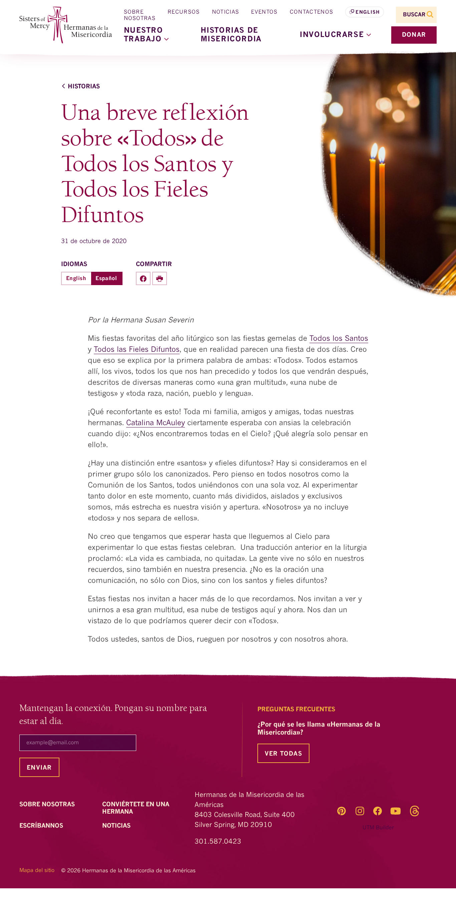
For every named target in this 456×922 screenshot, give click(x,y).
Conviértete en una (135, 808)
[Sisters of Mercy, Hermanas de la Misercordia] (61, 25)
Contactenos (311, 12)
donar (414, 35)
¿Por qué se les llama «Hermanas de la (318, 729)
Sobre (47, 805)
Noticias (225, 12)
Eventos (264, 12)
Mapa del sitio (36, 870)
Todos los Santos (338, 338)
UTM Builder (378, 828)
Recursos (184, 12)
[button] (335, 35)
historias (84, 87)
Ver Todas (283, 754)
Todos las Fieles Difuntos (137, 349)
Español (106, 278)
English (368, 12)
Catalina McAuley (155, 423)
